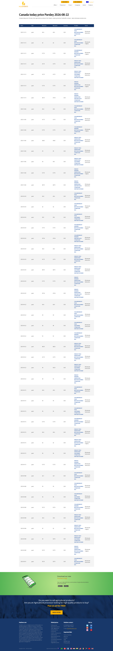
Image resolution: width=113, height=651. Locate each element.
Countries (91, 2)
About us (66, 636)
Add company (77, 1)
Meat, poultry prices (55, 636)
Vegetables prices (55, 642)
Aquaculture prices (55, 626)
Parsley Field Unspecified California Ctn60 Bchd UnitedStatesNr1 (78, 74)
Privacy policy (67, 643)
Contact (65, 638)
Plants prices (54, 638)
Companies (77, 5)
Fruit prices (53, 631)
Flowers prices (54, 630)
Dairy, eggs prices (55, 628)
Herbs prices (54, 634)
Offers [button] (55, 5)
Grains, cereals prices (56, 633)
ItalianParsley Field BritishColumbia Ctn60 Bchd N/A (78, 43)
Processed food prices (56, 639)
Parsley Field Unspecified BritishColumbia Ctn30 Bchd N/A (78, 140)
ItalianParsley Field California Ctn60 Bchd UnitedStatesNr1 (78, 217)
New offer (56, 612)
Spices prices (54, 641)
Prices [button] (70, 5)
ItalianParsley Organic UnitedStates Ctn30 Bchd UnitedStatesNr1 (78, 238)
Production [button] (62, 5)
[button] (90, 2)
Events (84, 5)
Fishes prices (54, 625)
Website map (67, 641)
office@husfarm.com (72, 628)
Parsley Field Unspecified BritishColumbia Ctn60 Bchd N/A (78, 64)
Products (90, 5)
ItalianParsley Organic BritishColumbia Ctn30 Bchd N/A (78, 53)
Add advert (65, 1)
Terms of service (67, 635)
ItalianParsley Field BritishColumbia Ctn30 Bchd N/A (78, 32)
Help (65, 639)
